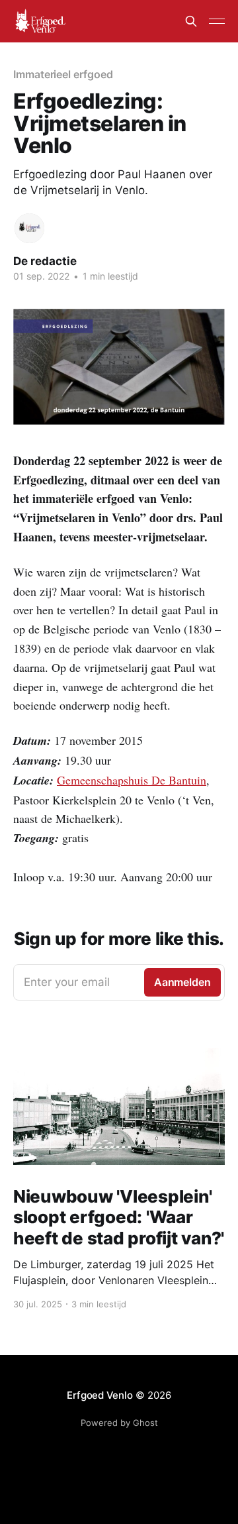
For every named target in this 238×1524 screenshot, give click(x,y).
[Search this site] (191, 21)
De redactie (45, 261)
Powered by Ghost (119, 1422)
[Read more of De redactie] (29, 228)
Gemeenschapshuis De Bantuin (131, 780)
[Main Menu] (217, 21)
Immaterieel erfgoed (62, 74)
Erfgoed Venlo (99, 1395)
